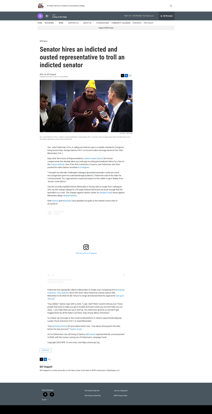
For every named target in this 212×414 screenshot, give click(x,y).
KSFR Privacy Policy (120, 395)
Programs (49, 23)
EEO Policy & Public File (93, 395)
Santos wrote (76, 329)
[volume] (47, 16)
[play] (40, 16)
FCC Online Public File (92, 391)
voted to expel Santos (93, 158)
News (61, 23)
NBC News (90, 334)
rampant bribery (70, 195)
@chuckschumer (59, 326)
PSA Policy (148, 23)
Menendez (67, 201)
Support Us (73, 23)
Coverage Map (102, 23)
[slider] (50, 16)
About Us (87, 23)
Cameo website (58, 164)
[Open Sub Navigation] (56, 23)
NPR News (43, 41)
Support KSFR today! (106, 28)
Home (40, 23)
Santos (55, 201)
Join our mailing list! (121, 391)
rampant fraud (105, 192)
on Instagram (83, 167)
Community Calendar (121, 23)
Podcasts (137, 23)
